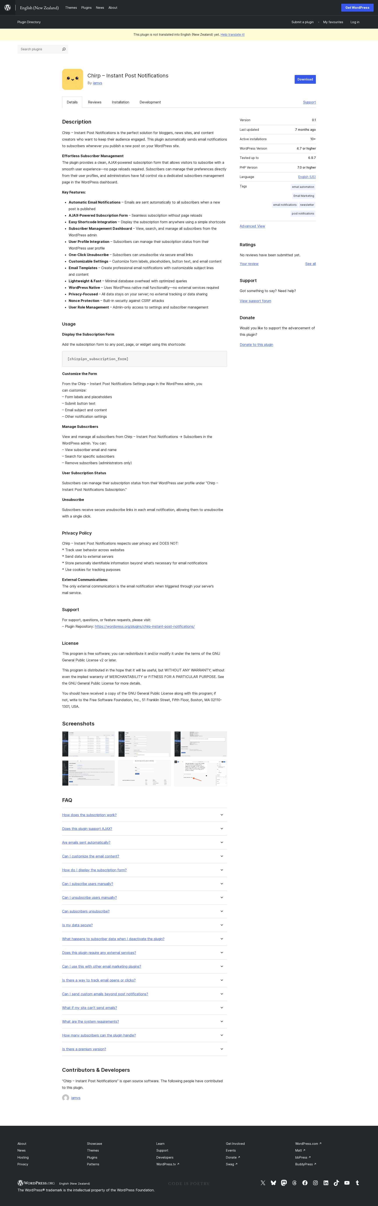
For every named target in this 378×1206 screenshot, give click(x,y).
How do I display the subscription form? (94, 870)
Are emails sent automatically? (86, 842)
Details (72, 102)
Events (231, 1150)
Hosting (23, 1157)
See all (310, 263)
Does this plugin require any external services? (99, 953)
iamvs (97, 83)
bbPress (303, 1157)
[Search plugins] (64, 49)
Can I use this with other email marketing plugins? (101, 966)
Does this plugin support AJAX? (87, 829)
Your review (249, 263)
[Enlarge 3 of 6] (221, 737)
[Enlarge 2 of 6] (165, 737)
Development (150, 102)
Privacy (23, 1164)
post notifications (303, 213)
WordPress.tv (168, 1164)
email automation (303, 186)
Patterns (93, 1164)
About (22, 1143)
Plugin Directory (29, 22)
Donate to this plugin (256, 344)
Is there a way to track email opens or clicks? (99, 980)
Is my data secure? (77, 925)
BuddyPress (306, 1164)
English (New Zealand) (74, 1183)
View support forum (255, 301)
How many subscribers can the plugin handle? (99, 1035)
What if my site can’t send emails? (89, 1008)
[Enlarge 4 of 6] (109, 766)
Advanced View (252, 226)
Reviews (95, 102)
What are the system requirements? (90, 1022)
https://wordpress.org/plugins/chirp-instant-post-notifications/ (145, 626)
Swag (232, 1164)
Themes (93, 1150)
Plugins (92, 1157)
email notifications (285, 204)
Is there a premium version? (84, 1049)
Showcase (94, 1143)
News (22, 1150)
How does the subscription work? (89, 815)
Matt (300, 1150)
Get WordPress (357, 7)
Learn (160, 1143)
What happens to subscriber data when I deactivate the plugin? (113, 939)
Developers (164, 1157)
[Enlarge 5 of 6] (165, 766)
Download (305, 79)
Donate (233, 1157)
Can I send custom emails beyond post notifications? (105, 994)
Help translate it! (233, 34)
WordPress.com (308, 1143)
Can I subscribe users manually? (87, 884)
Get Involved (235, 1143)
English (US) (307, 177)
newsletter (307, 204)
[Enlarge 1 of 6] (109, 737)
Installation (120, 102)
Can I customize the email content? (90, 856)
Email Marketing (304, 195)
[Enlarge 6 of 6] (221, 766)
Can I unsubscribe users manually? (89, 898)
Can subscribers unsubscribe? (86, 911)
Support (309, 102)
